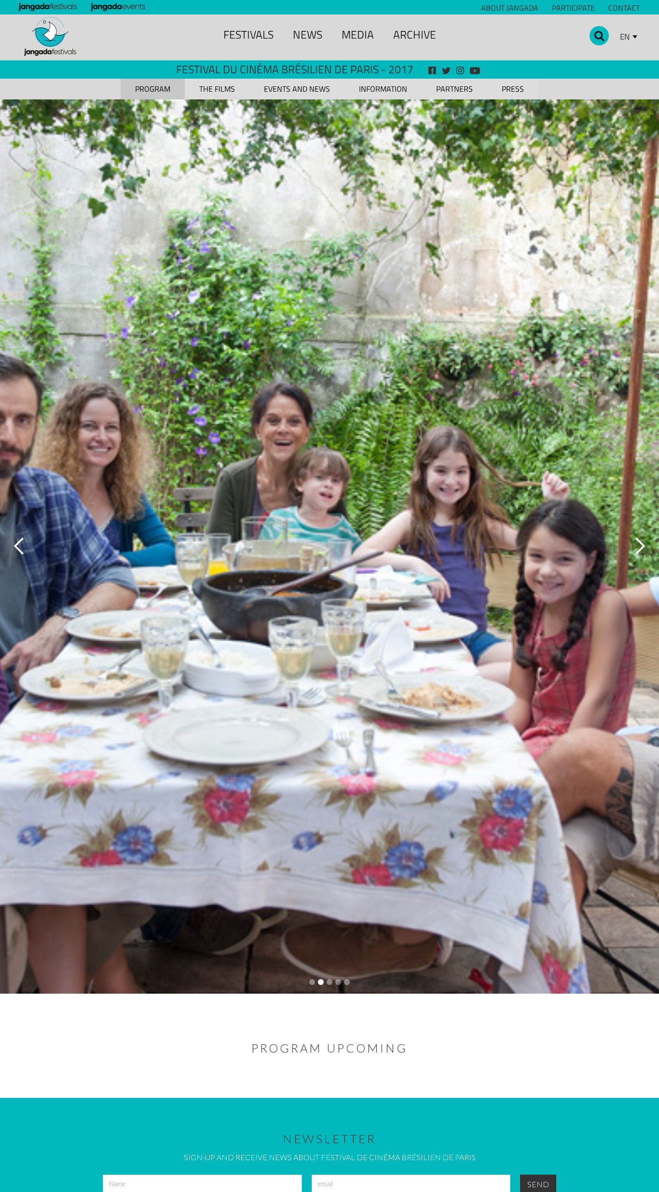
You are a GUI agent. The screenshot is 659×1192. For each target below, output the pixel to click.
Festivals (248, 34)
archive (414, 34)
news (307, 34)
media (358, 34)
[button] (19, 546)
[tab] (153, 89)
